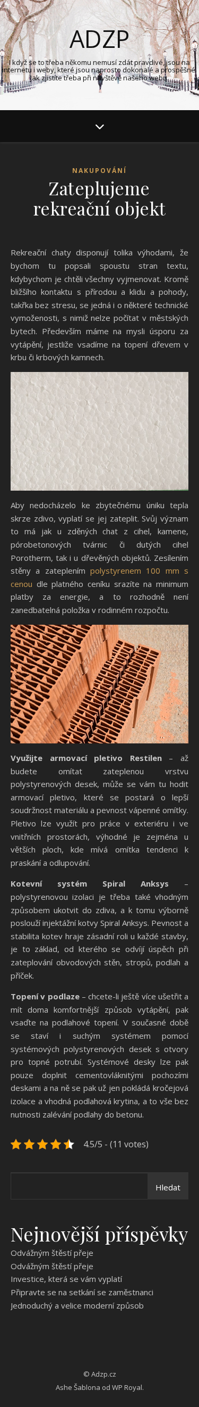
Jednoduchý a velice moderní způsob (77, 1305)
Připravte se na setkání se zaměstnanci (82, 1292)
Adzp (99, 39)
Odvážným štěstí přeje (52, 1252)
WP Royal (127, 1387)
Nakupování (99, 170)
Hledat (167, 1187)
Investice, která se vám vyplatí (66, 1278)
